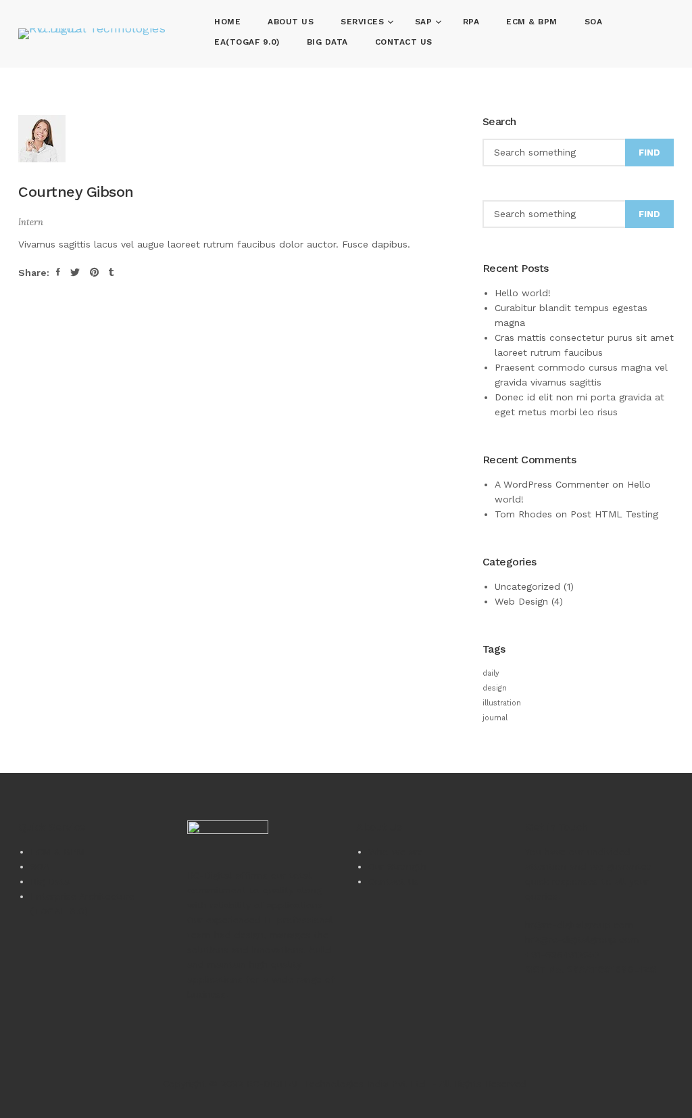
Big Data (327, 42)
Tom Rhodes (523, 514)
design (495, 688)
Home (227, 21)
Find (649, 152)
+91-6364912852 (562, 954)
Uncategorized (527, 586)
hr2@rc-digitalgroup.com (582, 939)
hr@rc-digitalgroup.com (579, 924)
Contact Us (403, 42)
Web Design (521, 601)
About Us (291, 21)
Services (364, 21)
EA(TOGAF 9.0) (247, 42)
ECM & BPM (532, 21)
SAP (425, 21)
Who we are (395, 851)
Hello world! (523, 292)
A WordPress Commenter (552, 484)
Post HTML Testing (614, 514)
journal (495, 718)
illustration (502, 703)
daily (491, 673)
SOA (594, 21)
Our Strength (397, 866)
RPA (471, 21)
